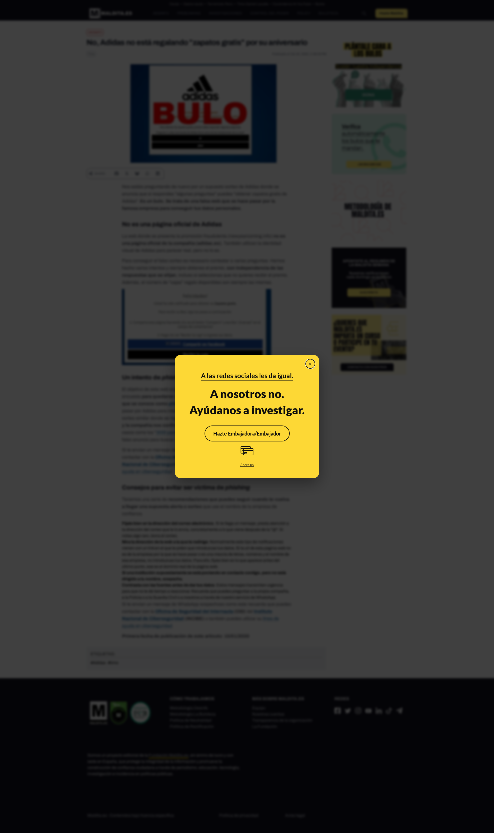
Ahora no (247, 465)
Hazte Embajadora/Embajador (247, 433)
